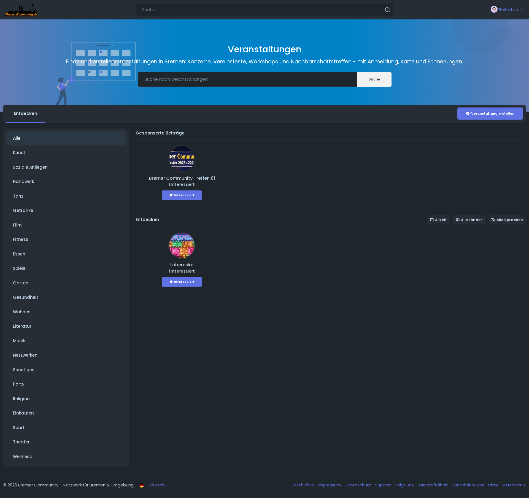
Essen (19, 254)
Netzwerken (25, 355)
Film (17, 225)
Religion (21, 399)
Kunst (19, 152)
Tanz (18, 196)
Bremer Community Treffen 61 (182, 178)
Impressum (330, 485)
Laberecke (181, 265)
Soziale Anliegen (30, 167)
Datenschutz (358, 485)
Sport (19, 427)
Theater (21, 442)
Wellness (22, 456)
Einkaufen (23, 413)
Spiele (19, 268)
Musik (19, 341)
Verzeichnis (514, 485)
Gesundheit (25, 297)
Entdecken (25, 113)
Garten (20, 283)
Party (19, 384)
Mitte (494, 485)
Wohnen (22, 312)
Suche (374, 79)
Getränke (23, 210)
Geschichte (302, 485)
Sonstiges (23, 370)
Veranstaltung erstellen (492, 113)
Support (384, 485)
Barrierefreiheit (433, 485)
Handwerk (23, 181)
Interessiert (184, 195)
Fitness (20, 239)
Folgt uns (405, 485)
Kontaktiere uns (468, 485)
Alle (16, 138)
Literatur (22, 326)
